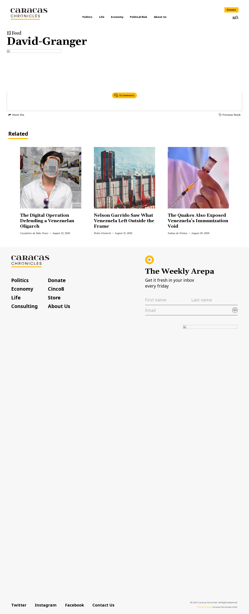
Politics (87, 17)
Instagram (46, 605)
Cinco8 (56, 288)
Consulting (24, 306)
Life (101, 17)
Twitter (18, 605)
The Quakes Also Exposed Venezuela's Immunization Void (198, 221)
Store (54, 297)
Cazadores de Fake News (34, 233)
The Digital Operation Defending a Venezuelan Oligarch (47, 221)
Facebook (74, 605)
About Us (160, 17)
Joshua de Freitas (177, 233)
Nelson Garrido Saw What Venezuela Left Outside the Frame (124, 221)
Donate (231, 9)
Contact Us (103, 605)
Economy (117, 17)
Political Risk (138, 17)
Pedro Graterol (102, 233)
